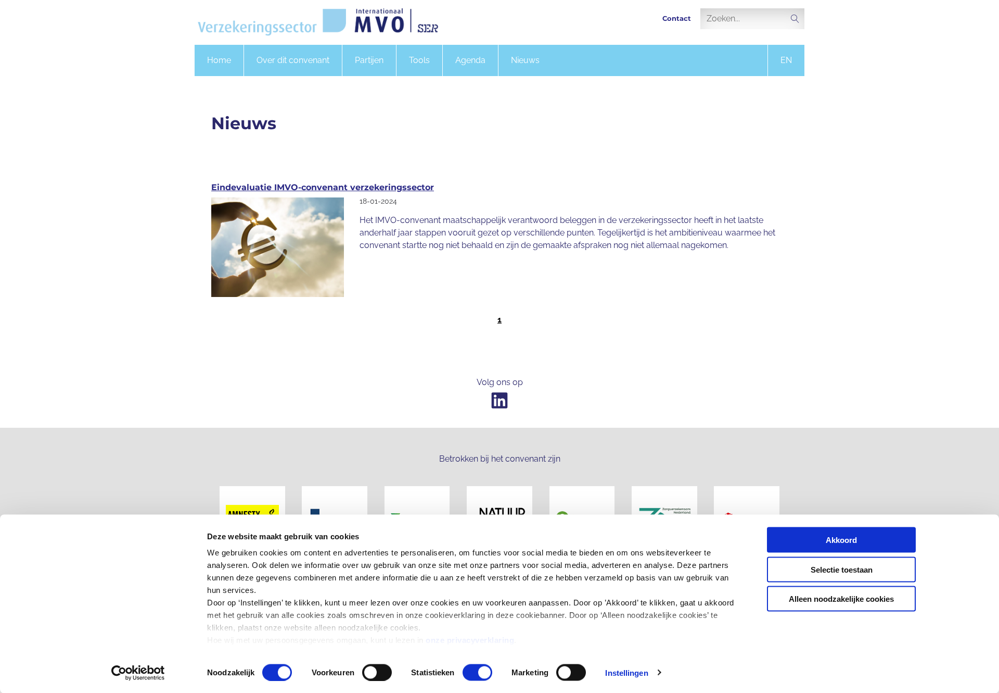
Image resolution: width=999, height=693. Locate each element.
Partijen (369, 60)
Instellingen (626, 672)
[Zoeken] (795, 20)
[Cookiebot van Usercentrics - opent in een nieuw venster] (138, 672)
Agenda (470, 60)
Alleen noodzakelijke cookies (841, 599)
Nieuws (525, 60)
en (786, 60)
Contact (676, 18)
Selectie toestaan (842, 569)
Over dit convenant (293, 60)
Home (219, 60)
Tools (419, 60)
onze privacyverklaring (470, 640)
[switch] (377, 672)
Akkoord (841, 540)
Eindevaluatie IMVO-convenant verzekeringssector (322, 187)
